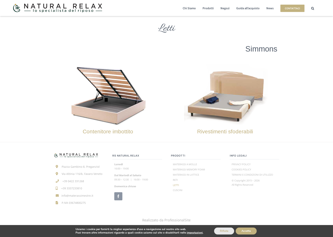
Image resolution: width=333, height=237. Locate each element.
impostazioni (195, 232)
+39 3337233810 (71, 188)
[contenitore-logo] (108, 65)
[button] (312, 8)
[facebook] (118, 196)
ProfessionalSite (177, 220)
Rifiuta (224, 231)
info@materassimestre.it (77, 195)
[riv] (225, 65)
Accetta (246, 231)
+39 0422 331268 (73, 181)
